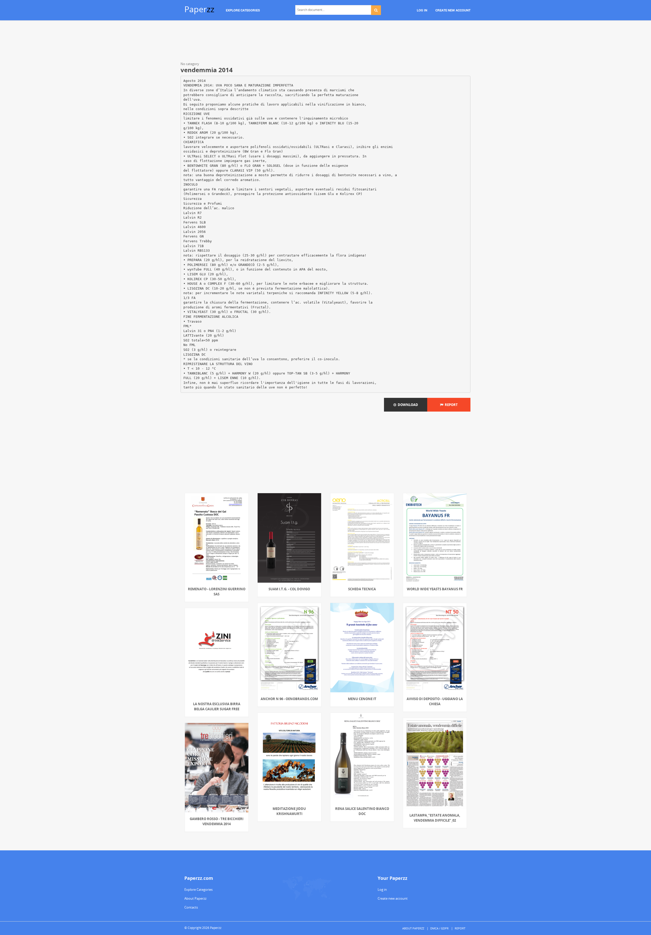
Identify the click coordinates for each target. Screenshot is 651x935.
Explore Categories (198, 889)
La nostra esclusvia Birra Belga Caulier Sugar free (216, 706)
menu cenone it (362, 699)
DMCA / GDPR (439, 928)
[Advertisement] (325, 42)
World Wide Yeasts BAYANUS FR (435, 589)
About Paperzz (195, 898)
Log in (382, 889)
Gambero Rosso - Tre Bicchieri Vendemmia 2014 (216, 821)
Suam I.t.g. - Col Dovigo (289, 589)
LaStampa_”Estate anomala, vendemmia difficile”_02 (434, 818)
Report (450, 404)
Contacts (191, 907)
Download (407, 404)
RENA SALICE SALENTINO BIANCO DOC (362, 811)
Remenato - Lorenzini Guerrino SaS (216, 591)
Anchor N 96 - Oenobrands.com (289, 699)
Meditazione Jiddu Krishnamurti (289, 811)
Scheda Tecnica (362, 589)
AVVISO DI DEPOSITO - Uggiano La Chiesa (435, 701)
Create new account (393, 898)
